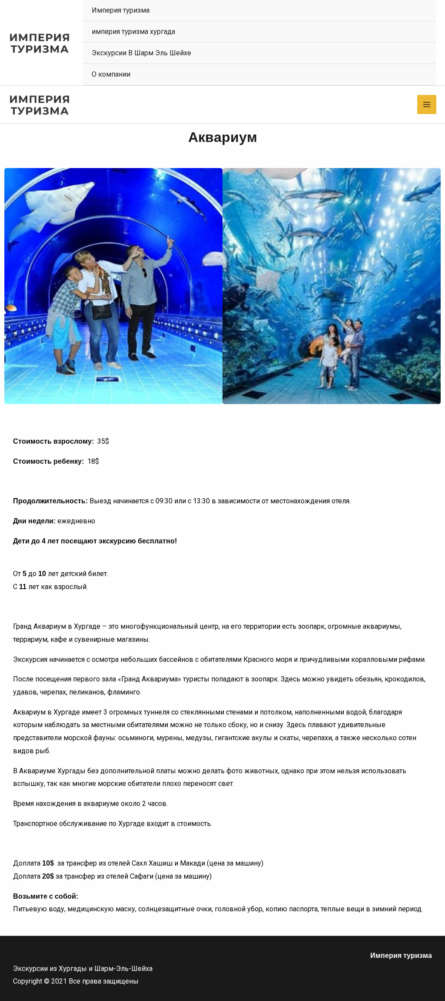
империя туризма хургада (133, 31)
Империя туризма (120, 10)
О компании (111, 74)
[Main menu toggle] (426, 104)
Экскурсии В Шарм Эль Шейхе (141, 53)
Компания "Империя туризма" (61, 955)
